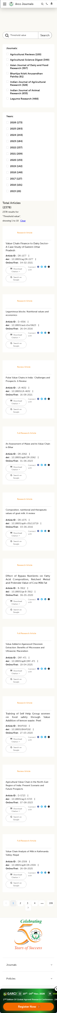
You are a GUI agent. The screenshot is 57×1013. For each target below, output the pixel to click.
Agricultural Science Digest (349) (29, 59)
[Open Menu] (5, 4)
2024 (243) (16, 134)
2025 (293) (16, 128)
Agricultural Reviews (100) (25, 54)
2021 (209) (16, 153)
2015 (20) (15, 191)
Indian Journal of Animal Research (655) (25, 92)
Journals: (12, 48)
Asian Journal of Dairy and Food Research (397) (29, 67)
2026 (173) (16, 122)
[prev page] (6, 903)
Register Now (27, 1006)
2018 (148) (16, 172)
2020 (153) (16, 159)
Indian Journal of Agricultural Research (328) (28, 83)
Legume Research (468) (24, 98)
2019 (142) (16, 166)
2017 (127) (16, 178)
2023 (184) (16, 141)
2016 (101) (16, 184)
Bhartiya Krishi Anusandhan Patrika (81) (26, 75)
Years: (9, 116)
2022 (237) (16, 147)
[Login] (52, 4)
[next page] (42, 903)
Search (45, 35)
